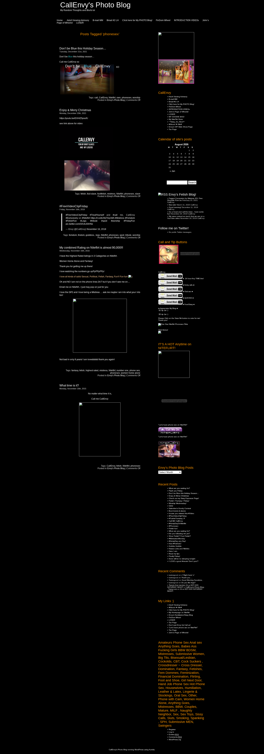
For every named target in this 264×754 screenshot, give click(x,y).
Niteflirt (112, 97)
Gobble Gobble (175, 546)
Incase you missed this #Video (181, 513)
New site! (172, 205)
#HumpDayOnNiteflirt (177, 523)
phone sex (134, 370)
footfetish (101, 193)
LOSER (80, 23)
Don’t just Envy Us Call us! (180, 625)
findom (81, 235)
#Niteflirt (86, 218)
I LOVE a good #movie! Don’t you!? (183, 561)
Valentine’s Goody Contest (180, 508)
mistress (111, 193)
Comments (175, 737)
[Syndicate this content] (163, 194)
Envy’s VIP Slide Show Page (181, 127)
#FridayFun (129, 221)
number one (122, 370)
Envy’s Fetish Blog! (182, 194)
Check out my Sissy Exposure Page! (184, 498)
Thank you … (187, 578)
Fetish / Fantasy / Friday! (179, 501)
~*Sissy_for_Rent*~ (177, 122)
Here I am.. (173, 551)
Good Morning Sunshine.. (192, 580)
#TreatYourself (97, 215)
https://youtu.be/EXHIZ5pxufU (73, 118)
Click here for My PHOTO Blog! (137, 20)
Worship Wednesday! (177, 503)
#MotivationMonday (177, 539)
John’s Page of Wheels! (179, 112)
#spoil (104, 221)
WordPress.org (175, 740)
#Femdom (130, 218)
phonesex (126, 97)
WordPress (139, 750)
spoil (122, 235)
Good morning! (175, 207)
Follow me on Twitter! (173, 228)
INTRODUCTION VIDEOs (186, 20)
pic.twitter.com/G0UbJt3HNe (79, 224)
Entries (174, 734)
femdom (73, 235)
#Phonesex (173, 526)
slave (137, 193)
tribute (128, 235)
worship (136, 97)
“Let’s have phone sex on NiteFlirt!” (183, 628)
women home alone (130, 373)
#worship (115, 221)
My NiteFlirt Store (176, 119)
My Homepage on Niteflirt (179, 612)
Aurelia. (152, 750)
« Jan (172, 171)
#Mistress (119, 218)
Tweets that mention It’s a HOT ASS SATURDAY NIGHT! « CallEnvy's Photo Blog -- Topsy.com (186, 587)
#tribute (94, 221)
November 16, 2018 (96, 229)
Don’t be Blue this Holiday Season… (82, 48)
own (119, 97)
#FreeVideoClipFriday (73, 206)
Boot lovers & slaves (177, 511)
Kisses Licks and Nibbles (179, 549)
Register (172, 729)
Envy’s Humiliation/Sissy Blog (181, 615)
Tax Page (173, 129)
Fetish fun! (173, 529)
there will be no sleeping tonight (182, 559)
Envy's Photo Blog (116, 100)
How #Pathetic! (175, 544)
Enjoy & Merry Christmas (75, 110)
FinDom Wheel (163, 20)
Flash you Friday (175, 491)
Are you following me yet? (179, 534)
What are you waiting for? (179, 488)
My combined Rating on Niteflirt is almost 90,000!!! (91, 247)
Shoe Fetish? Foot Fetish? (180, 536)
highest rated (92, 370)
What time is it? (69, 385)
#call (115, 215)
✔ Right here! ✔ (187, 575)
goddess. (90, 235)
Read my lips (174, 554)
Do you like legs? (188, 583)
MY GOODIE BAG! (176, 117)
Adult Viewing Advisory (178, 97)
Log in (171, 732)
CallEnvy (103, 97)
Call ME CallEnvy (176, 521)
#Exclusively (72, 218)
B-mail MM (98, 20)
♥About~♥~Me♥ (175, 124)
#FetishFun (71, 221)
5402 (171, 506)
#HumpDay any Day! (177, 541)
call (96, 97)
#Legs (83, 221)
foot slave (91, 193)
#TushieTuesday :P (177, 518)
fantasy (74, 370)
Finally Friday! (174, 556)
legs (98, 235)
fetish (83, 193)
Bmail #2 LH (113, 20)
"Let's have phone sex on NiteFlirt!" (172, 425)
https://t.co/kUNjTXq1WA (102, 218)
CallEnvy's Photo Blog (95, 5)
